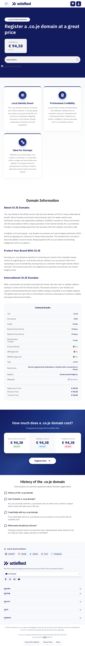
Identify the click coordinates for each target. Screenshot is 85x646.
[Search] (77, 59)
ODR (44, 637)
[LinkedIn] (14, 579)
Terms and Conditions (32, 642)
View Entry (74, 379)
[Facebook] (5, 579)
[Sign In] (78, 3)
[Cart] (72, 3)
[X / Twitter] (10, 579)
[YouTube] (19, 579)
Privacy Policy (47, 642)
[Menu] (6, 3)
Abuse (58, 642)
